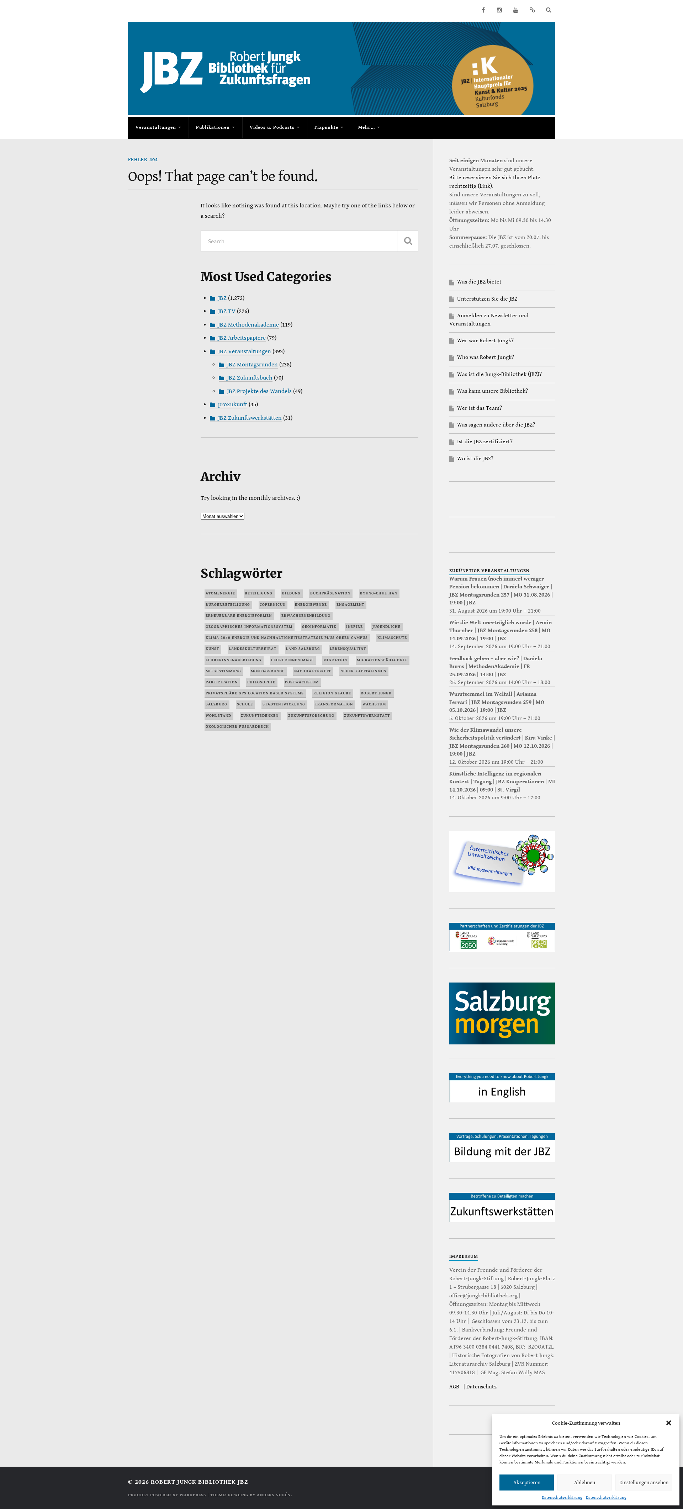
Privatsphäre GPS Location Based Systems (255, 693)
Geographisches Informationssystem (249, 626)
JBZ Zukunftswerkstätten (250, 418)
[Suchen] (407, 241)
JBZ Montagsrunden (252, 364)
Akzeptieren (526, 1482)
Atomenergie (220, 593)
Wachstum (374, 704)
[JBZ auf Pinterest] (532, 10)
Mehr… (366, 127)
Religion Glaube (332, 693)
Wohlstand (218, 715)
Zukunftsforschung (311, 715)
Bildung (291, 593)
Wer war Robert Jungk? (485, 340)
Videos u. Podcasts (272, 127)
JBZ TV (226, 311)
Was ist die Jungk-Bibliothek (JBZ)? (499, 374)
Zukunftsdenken (260, 715)
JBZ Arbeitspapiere (242, 337)
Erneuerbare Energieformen (239, 615)
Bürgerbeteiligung (228, 604)
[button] (668, 1422)
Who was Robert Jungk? (485, 357)
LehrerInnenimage (292, 660)
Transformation (334, 704)
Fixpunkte (326, 127)
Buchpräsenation (330, 593)
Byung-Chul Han (378, 593)
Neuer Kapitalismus (363, 671)
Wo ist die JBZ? (475, 458)
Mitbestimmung (223, 671)
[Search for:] (309, 241)
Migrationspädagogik (382, 660)
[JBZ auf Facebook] (483, 10)
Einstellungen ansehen (643, 1482)
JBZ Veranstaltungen (244, 351)
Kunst (212, 648)
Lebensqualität (348, 648)
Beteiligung (258, 593)
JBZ (222, 298)
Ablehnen (584, 1482)
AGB (454, 1386)
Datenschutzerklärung (562, 1497)
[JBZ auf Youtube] (515, 10)
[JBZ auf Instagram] (499, 10)
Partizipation (222, 682)
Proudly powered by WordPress (167, 1495)
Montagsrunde (268, 671)
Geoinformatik (319, 626)
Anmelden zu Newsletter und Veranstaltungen (489, 319)
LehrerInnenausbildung (233, 660)
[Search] (548, 10)
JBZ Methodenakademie (248, 324)
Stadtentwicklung (284, 704)
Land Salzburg (303, 648)
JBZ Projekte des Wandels (259, 391)
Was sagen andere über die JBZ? (496, 425)
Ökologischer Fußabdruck (237, 726)
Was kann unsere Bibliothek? (492, 391)
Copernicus (272, 604)
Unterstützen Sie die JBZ (487, 299)
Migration (335, 660)
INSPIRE (354, 626)
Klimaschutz (392, 637)
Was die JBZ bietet (479, 282)
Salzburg (216, 704)
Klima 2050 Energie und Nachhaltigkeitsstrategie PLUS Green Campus (287, 637)
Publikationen (213, 127)
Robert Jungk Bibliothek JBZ (199, 1482)
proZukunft (232, 404)
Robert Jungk (376, 693)
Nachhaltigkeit (312, 671)
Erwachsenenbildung (305, 615)
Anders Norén (274, 1495)
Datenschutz (481, 1386)
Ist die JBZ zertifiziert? (485, 441)
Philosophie (261, 682)
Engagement (350, 604)
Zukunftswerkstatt (367, 715)
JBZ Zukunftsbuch (249, 377)
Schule (245, 704)
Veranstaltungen (156, 127)
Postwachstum (302, 682)
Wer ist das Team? (479, 408)
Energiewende (311, 604)
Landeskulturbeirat (252, 648)
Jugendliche (386, 626)
